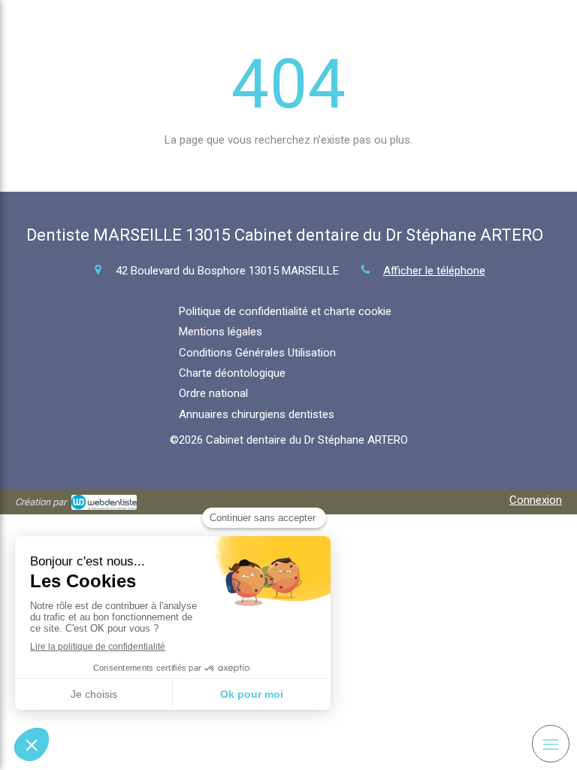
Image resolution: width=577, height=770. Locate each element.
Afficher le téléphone (434, 270)
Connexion (535, 500)
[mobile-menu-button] (550, 743)
